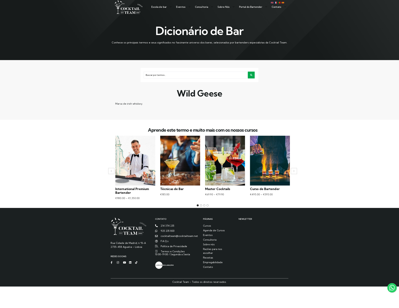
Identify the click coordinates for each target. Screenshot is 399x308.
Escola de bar (159, 6)
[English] (272, 2)
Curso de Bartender (265, 189)
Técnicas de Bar (172, 189)
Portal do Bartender (250, 6)
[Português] (279, 2)
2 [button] (201, 205)
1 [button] (198, 205)
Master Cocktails (217, 189)
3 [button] (204, 205)
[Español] (282, 2)
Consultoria (201, 6)
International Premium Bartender (132, 191)
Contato (276, 6)
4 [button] (208, 205)
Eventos (180, 6)
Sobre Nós (224, 6)
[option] (135, 171)
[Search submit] (251, 75)
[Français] (275, 2)
